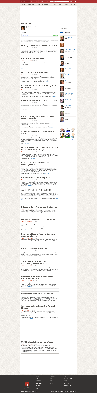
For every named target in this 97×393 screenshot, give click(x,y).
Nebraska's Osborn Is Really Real (35, 177)
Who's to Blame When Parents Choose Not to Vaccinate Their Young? (39, 148)
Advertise (52, 391)
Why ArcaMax (66, 381)
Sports (66, 4)
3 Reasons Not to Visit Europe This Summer (39, 206)
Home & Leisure (45, 4)
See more (74, 139)
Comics (51, 380)
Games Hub (73, 4)
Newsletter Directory (67, 385)
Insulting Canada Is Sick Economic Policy (39, 45)
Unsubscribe (67, 391)
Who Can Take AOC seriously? (34, 72)
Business (23, 4)
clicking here (46, 41)
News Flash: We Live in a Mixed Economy (39, 100)
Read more (37, 54)
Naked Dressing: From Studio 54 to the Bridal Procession (37, 117)
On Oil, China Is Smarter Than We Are (37, 341)
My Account (66, 380)
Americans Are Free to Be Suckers (36, 189)
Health (38, 4)
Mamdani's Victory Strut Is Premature (37, 293)
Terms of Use (62, 391)
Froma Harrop (29, 47)
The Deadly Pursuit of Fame (32, 58)
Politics (60, 4)
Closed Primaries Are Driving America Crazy (37, 132)
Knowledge (54, 4)
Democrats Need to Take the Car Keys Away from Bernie (38, 234)
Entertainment (31, 4)
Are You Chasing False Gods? (34, 248)
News (51, 378)
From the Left (23, 47)
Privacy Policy (57, 391)
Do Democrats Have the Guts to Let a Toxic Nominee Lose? (37, 277)
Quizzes (51, 383)
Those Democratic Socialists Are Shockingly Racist (35, 163)
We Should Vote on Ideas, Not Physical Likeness (38, 306)
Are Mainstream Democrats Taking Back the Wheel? (38, 86)
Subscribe (55, 35)
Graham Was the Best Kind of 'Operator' (38, 219)
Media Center (66, 383)
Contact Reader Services (68, 378)
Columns (51, 381)
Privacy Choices (73, 391)
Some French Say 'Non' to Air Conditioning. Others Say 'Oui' (34, 262)
